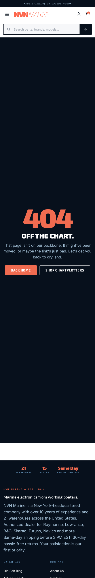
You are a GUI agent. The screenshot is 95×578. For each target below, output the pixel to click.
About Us (57, 571)
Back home (21, 270)
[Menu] (7, 14)
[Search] (85, 29)
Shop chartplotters (65, 270)
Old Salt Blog (13, 571)
